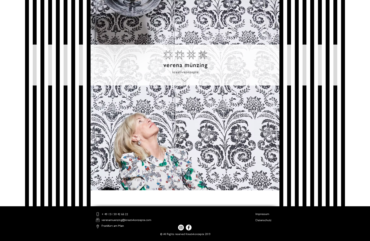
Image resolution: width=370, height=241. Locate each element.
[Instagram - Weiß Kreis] (181, 227)
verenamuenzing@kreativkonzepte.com (126, 220)
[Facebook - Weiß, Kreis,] (189, 227)
